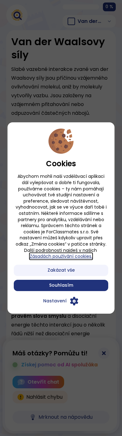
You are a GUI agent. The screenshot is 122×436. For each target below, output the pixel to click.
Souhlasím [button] (61, 285)
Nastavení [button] (55, 301)
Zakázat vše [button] (61, 270)
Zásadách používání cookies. (61, 256)
